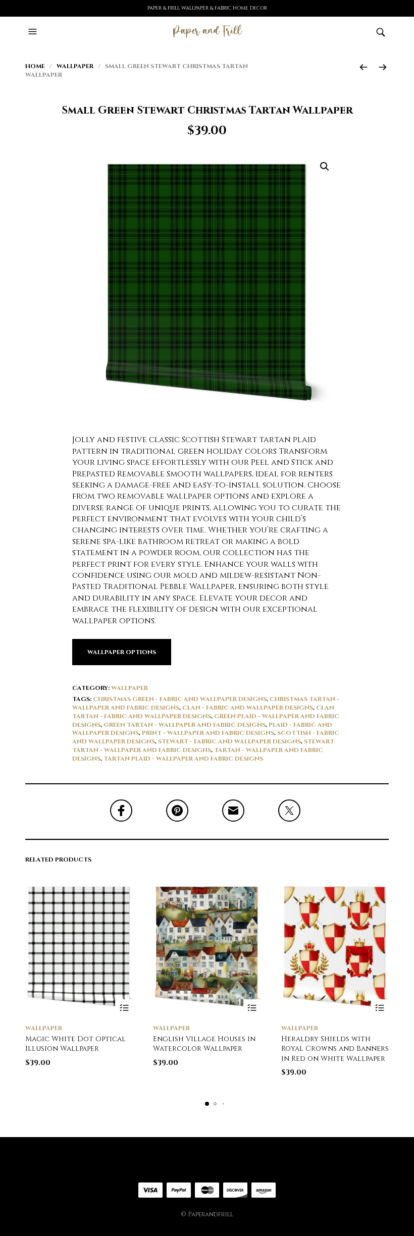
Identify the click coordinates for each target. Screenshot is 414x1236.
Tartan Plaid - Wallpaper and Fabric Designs (183, 759)
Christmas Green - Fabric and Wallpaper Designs (180, 699)
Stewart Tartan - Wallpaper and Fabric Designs (203, 745)
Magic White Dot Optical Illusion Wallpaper (75, 1044)
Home (35, 66)
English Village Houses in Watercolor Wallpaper (204, 1044)
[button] (34, 32)
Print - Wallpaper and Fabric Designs (208, 733)
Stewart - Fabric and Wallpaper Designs (229, 741)
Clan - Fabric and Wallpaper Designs (247, 708)
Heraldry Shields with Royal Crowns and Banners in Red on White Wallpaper (335, 1048)
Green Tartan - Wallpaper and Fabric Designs (185, 725)
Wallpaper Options (121, 652)
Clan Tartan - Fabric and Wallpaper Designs (203, 712)
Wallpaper (75, 66)
